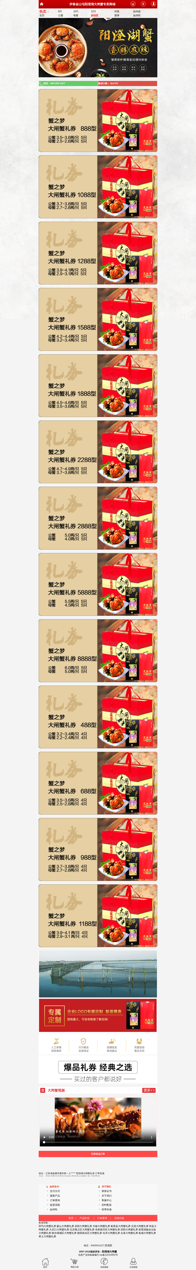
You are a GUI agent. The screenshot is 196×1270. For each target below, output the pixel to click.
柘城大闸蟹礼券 (147, 1233)
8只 (60, 11)
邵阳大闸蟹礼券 (129, 1229)
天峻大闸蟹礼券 (101, 1226)
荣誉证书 (107, 1191)
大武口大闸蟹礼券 (59, 1229)
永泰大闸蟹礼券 (129, 1233)
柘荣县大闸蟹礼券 (121, 1226)
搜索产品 (55, 1195)
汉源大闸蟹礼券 (140, 1226)
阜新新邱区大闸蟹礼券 (107, 1229)
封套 (116, 11)
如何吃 (137, 15)
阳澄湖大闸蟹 (109, 1251)
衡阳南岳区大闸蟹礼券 (89, 1233)
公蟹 (60, 15)
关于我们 (107, 1195)
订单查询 (55, 1200)
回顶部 (108, 1245)
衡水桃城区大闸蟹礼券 (64, 1233)
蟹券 (116, 15)
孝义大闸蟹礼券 (47, 1236)
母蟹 (75, 15)
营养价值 (107, 1209)
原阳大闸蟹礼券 (83, 1226)
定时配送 (107, 1204)
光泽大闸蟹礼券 (111, 1233)
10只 (75, 11)
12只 (93, 11)
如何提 (137, 11)
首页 (41, 15)
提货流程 (55, 1204)
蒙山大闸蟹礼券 (65, 1226)
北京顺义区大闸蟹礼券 (82, 1229)
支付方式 (55, 1191)
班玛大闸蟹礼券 (47, 1226)
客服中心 (107, 1200)
